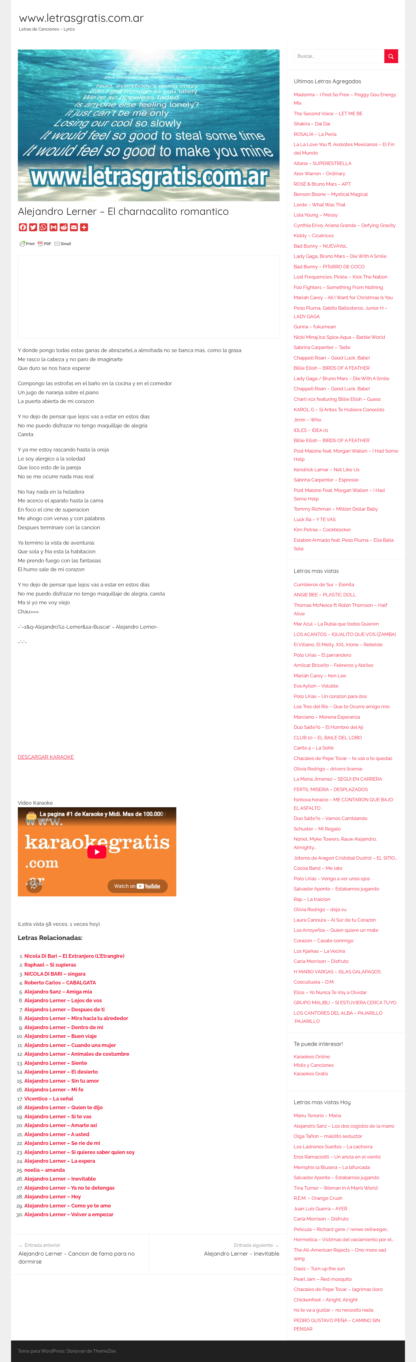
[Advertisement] (148, 297)
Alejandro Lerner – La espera (59, 1161)
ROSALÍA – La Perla (315, 134)
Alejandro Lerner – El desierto (61, 1072)
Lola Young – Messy (316, 215)
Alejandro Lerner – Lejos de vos (63, 1000)
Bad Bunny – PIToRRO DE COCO (329, 266)
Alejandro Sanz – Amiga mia (58, 992)
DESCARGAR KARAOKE (46, 757)
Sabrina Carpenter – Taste (322, 347)
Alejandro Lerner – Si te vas (57, 1116)
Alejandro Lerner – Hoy (52, 1197)
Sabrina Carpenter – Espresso (326, 480)
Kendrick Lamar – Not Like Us (326, 469)
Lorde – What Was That (320, 204)
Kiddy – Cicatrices (314, 235)
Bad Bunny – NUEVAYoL (320, 246)
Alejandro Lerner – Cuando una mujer (70, 1045)
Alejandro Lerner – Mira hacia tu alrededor (76, 1018)
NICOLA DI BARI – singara (54, 974)
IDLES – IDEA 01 (311, 430)
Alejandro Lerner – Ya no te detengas (69, 1188)
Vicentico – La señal (48, 1099)
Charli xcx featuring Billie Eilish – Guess (337, 399)
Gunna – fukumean (315, 326)
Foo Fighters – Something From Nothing (338, 287)
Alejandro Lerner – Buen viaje (60, 1036)
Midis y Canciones (314, 1065)
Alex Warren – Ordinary (319, 173)
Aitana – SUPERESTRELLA (322, 163)
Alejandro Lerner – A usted (56, 1134)
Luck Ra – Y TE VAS (315, 519)
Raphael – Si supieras (50, 965)
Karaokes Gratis (311, 1073)
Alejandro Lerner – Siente (55, 1063)
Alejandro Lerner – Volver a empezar (68, 1214)
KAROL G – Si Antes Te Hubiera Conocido (339, 409)
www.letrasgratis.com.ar (81, 17)
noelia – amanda (44, 1170)
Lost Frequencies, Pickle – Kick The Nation (340, 277)
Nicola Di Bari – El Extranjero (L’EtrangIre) (74, 956)
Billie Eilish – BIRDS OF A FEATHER (332, 368)
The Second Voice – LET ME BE (328, 113)
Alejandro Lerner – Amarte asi (60, 1125)
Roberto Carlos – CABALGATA (60, 983)
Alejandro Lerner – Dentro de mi (63, 1027)
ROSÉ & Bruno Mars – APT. (322, 184)
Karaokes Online (312, 1056)
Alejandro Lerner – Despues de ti (64, 1009)
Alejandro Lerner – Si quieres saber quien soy (79, 1152)
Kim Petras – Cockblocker (322, 529)
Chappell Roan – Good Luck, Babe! (332, 358)
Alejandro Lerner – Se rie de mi (62, 1143)
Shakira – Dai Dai (312, 124)
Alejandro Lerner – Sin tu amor (61, 1081)
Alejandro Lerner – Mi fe (53, 1090)
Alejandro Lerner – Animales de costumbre (76, 1054)
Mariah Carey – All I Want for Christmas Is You (343, 297)
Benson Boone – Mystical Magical (331, 194)
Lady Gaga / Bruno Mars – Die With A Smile (341, 378)
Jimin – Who (307, 420)
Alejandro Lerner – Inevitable (60, 1179)
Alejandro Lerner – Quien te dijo (63, 1107)
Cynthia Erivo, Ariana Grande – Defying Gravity (345, 225)
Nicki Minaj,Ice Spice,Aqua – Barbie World (339, 337)
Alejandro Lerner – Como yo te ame (67, 1206)
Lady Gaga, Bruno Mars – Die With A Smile (340, 256)
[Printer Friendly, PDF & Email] (45, 243)
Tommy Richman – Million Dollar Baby (336, 509)
